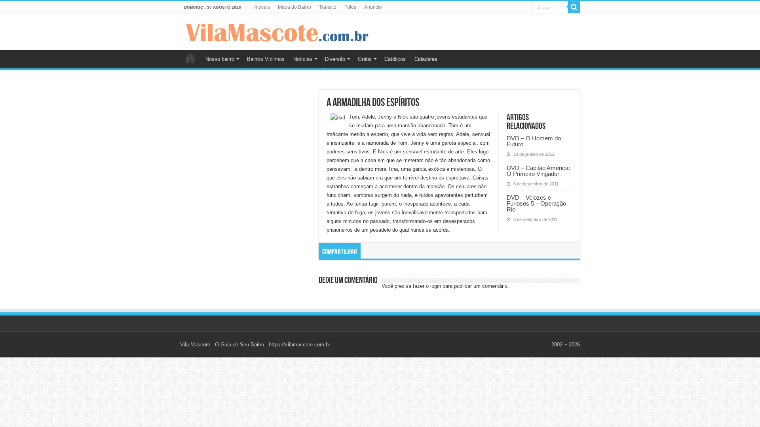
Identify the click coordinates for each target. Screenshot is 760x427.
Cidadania (425, 59)
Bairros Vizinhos (266, 59)
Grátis (365, 59)
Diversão (335, 59)
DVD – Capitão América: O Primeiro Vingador (538, 170)
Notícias (302, 59)
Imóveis (261, 7)
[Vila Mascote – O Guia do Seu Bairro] (277, 30)
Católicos (395, 59)
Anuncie (373, 7)
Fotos (350, 7)
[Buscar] (574, 7)
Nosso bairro (219, 59)
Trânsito (327, 7)
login (435, 286)
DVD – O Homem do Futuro (534, 141)
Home (190, 58)
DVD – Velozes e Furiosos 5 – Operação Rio (536, 203)
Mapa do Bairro (294, 7)
